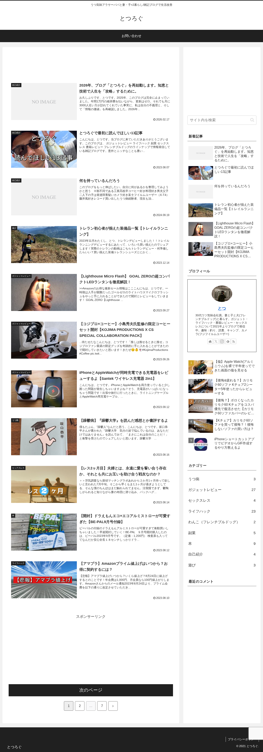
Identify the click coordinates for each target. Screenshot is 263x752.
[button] (252, 120)
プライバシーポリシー (242, 739)
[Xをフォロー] (216, 341)
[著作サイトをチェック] (210, 341)
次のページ (91, 690)
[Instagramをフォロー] (222, 341)
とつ (222, 308)
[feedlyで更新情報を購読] (228, 341)
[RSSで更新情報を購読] (233, 341)
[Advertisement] (91, 64)
